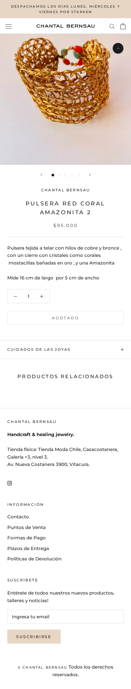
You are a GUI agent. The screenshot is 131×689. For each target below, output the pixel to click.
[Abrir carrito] (123, 26)
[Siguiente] (90, 174)
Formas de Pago (26, 538)
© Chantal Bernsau (42, 667)
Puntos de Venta (26, 527)
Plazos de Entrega (28, 548)
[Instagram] (9, 483)
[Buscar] (112, 26)
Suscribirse (34, 636)
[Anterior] (41, 174)
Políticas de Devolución (34, 559)
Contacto (18, 517)
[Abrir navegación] (8, 26)
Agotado (65, 317)
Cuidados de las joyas (38, 349)
